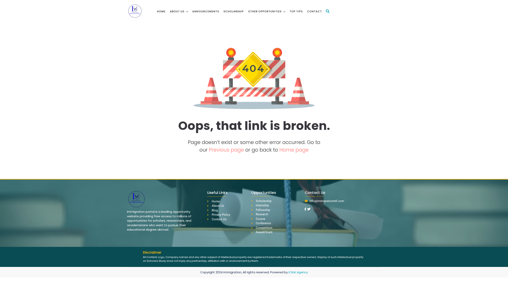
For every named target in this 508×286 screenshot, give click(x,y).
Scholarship (233, 11)
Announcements (205, 11)
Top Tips (296, 11)
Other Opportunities (265, 11)
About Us (177, 11)
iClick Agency (298, 272)
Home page (294, 149)
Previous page (227, 149)
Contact (314, 11)
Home (161, 11)
